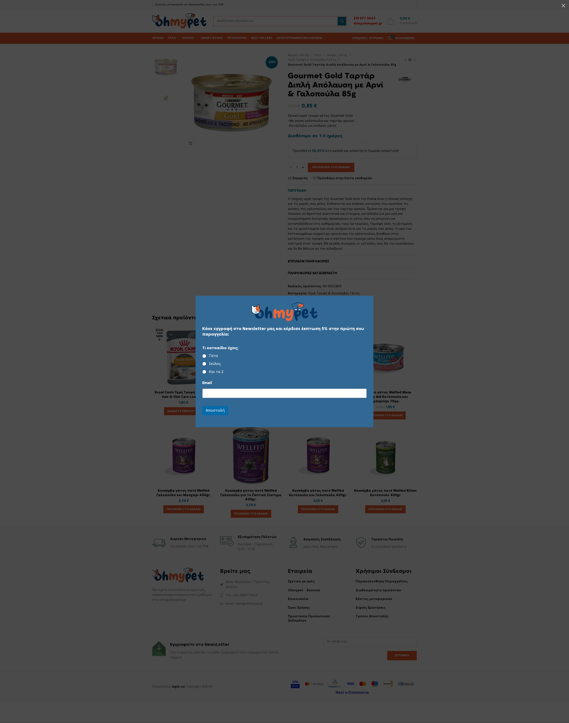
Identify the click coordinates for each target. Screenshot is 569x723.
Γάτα (213, 356)
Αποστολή (215, 410)
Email (208, 383)
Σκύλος (215, 364)
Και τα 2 (216, 372)
